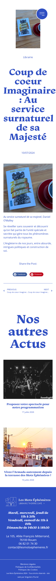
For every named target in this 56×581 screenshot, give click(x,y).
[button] (20, 274)
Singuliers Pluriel (31, 577)
